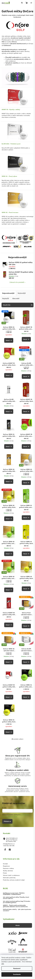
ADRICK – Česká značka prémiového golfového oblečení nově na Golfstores (15, 906)
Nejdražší (5, 298)
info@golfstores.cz (9, 844)
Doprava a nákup (8, 868)
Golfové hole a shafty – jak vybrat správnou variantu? (17, 910)
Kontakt (5, 863)
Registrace (6, 866)
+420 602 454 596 (8, 845)
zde (2, 964)
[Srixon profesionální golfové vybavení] (23, 933)
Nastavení (16, 968)
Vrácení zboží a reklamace (11, 875)
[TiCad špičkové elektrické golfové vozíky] (12, 950)
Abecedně (15, 298)
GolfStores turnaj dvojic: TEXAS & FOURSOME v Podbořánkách (13, 893)
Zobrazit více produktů (17, 282)
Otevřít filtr (6, 305)
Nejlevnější (22, 293)
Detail (8, 340)
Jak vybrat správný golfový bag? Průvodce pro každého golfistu (16, 902)
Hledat (17, 925)
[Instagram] (10, 850)
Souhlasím (17, 974)
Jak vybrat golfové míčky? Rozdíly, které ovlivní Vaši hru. (16, 897)
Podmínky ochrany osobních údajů (14, 880)
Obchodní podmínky (9, 877)
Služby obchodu (8, 870)
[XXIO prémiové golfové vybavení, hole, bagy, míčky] (12, 933)
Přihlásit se (7, 821)
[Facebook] (5, 850)
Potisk (5, 873)
